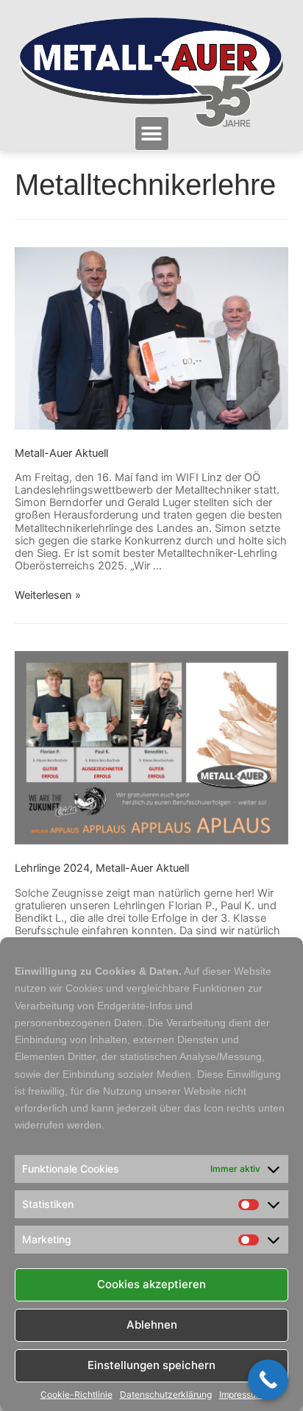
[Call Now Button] (268, 1380)
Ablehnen (151, 1325)
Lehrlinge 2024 (52, 868)
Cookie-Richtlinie (76, 1395)
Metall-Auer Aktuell (61, 453)
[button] (152, 133)
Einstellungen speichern (151, 1365)
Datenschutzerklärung (166, 1395)
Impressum (241, 1395)
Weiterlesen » (48, 595)
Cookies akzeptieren (151, 1284)
